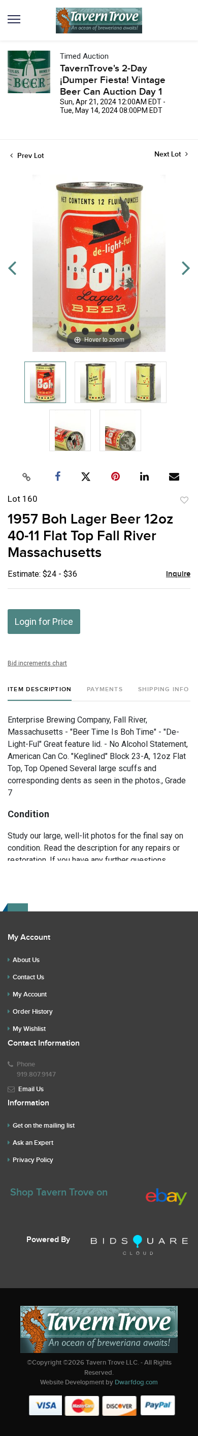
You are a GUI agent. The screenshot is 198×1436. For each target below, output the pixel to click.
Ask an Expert (33, 1143)
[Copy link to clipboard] (27, 477)
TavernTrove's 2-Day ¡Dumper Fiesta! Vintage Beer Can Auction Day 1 (113, 80)
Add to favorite (184, 500)
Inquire (178, 574)
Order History (33, 1012)
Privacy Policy (33, 1160)
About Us (26, 960)
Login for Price (44, 621)
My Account (30, 994)
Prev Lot (29, 155)
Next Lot (168, 154)
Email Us (31, 1089)
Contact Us (28, 977)
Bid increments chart (37, 663)
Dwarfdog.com (136, 1382)
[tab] (40, 693)
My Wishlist (29, 1029)
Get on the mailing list (44, 1126)
